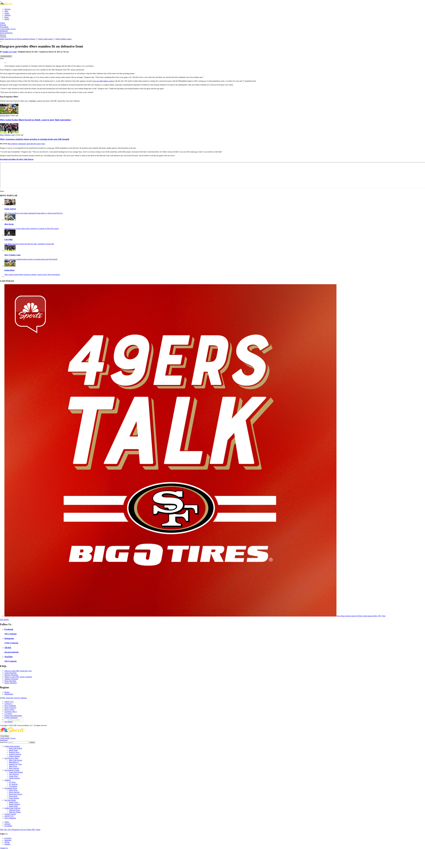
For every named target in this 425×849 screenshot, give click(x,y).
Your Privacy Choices (13, 720)
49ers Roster (9, 224)
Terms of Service (10, 708)
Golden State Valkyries (12, 808)
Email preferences (6, 33)
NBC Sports (36, 830)
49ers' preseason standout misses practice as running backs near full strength (34, 139)
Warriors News (14, 752)
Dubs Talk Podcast (15, 748)
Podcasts (3, 25)
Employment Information (13, 716)
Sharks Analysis (14, 804)
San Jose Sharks (10, 800)
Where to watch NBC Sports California (18, 677)
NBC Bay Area (5, 830)
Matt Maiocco (14, 762)
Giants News (13, 776)
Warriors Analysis (15, 754)
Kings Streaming (10, 681)
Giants (6, 13)
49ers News (13, 766)
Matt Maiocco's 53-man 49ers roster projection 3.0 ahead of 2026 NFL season (31, 229)
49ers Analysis (14, 768)
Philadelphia (8, 694)
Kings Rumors (14, 798)
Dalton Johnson (14, 756)
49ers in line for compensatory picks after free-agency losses (26, 144)
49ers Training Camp (7, 135)
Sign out (3, 35)
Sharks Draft (13, 806)
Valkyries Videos (15, 812)
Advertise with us (10, 712)
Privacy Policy (9, 710)
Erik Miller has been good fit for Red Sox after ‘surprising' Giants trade (29, 244)
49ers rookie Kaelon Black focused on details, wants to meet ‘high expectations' (35, 120)
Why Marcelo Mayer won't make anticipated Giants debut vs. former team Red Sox (33, 213)
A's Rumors (13, 786)
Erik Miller (8, 239)
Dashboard (4, 31)
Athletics (7, 15)
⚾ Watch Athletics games (62, 39)
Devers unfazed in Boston (26, 39)
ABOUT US (9, 702)
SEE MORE (4, 620)
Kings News (13, 790)
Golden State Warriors (12, 746)
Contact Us (8, 704)
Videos (2, 23)
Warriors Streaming (11, 675)
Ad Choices (8, 722)
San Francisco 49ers (11, 758)
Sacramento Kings (10, 788)
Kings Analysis (14, 792)
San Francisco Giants (11, 770)
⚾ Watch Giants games (44, 39)
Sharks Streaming (10, 683)
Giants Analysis (10, 209)
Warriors (7, 9)
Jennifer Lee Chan (10, 52)
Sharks (6, 19)
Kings (6, 17)
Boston (6, 692)
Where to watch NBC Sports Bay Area (18, 671)
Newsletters (4, 27)
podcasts (7, 824)
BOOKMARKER (6, 56)
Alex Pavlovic (14, 774)
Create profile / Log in (7, 29)
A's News (12, 782)
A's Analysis (13, 784)
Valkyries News (14, 810)
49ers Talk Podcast (15, 760)
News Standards (10, 706)
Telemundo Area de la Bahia (21, 830)
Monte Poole (13, 750)
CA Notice (8, 714)
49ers (6, 11)
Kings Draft (13, 796)
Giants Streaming (10, 673)
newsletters (8, 826)
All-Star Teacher (10, 814)
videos (6, 822)
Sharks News (13, 802)
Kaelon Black (5, 115)
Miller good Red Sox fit (8, 39)
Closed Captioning (10, 718)
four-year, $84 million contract (103, 81)
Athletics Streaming (11, 679)
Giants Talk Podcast (16, 772)
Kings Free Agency (15, 794)
